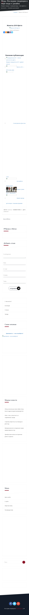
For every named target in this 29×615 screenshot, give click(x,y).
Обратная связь (8, 505)
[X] (8, 32)
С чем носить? (8, 301)
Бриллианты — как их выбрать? (14, 333)
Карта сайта (8, 497)
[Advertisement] (15, 43)
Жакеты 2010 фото (6, 219)
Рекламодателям (9, 510)
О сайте (7, 501)
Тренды (6, 314)
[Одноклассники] (6, 32)
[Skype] (12, 32)
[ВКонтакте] (4, 32)
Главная (15, 12)
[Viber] (10, 32)
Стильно (7, 310)
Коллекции (7, 305)
